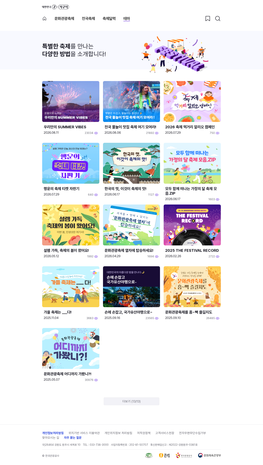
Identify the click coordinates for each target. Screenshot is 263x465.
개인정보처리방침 (53, 433)
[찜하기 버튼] (208, 18)
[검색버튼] (218, 18)
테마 (126, 18)
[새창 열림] (149, 457)
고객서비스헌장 (164, 433)
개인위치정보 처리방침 (118, 433)
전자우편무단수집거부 (192, 433)
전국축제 (88, 18)
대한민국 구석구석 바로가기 (55, 7)
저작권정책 (144, 433)
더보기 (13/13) (131, 401)
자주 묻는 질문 (73, 438)
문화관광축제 (64, 18)
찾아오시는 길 (50, 438)
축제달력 (109, 18)
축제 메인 (44, 18)
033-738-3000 (99, 444)
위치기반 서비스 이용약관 (84, 433)
